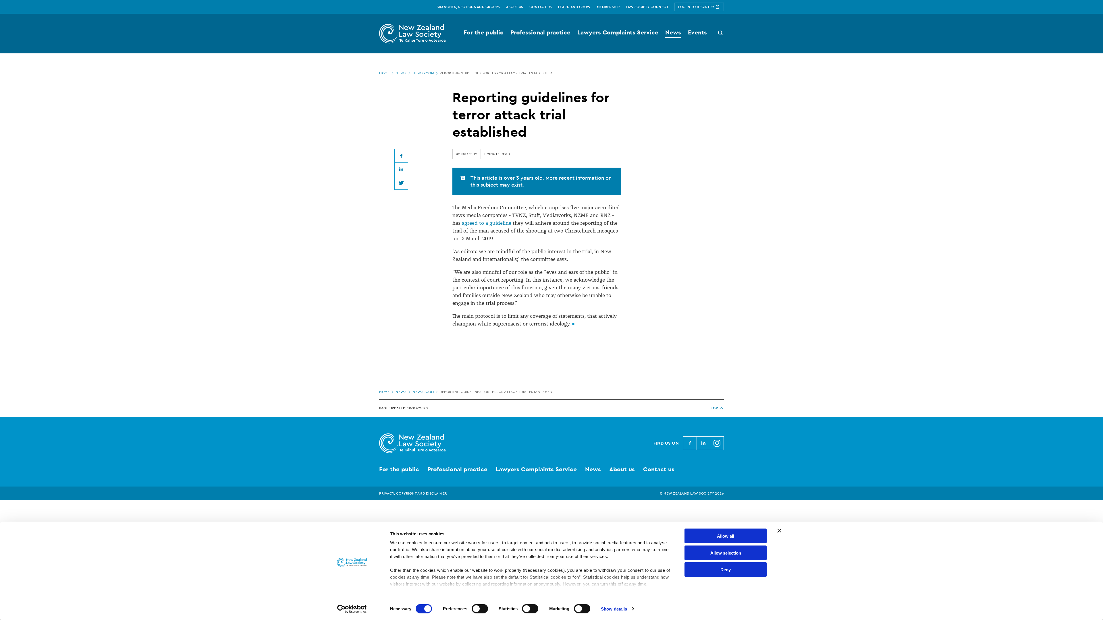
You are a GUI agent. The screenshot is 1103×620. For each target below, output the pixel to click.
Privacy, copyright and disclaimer (413, 493)
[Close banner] (779, 531)
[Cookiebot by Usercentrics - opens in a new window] (352, 608)
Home (384, 73)
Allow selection (725, 552)
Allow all (725, 536)
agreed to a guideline (486, 223)
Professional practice (457, 469)
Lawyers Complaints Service (536, 469)
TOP (714, 408)
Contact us (658, 469)
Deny (725, 569)
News (401, 73)
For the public (399, 469)
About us (622, 469)
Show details (614, 608)
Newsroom (423, 73)
